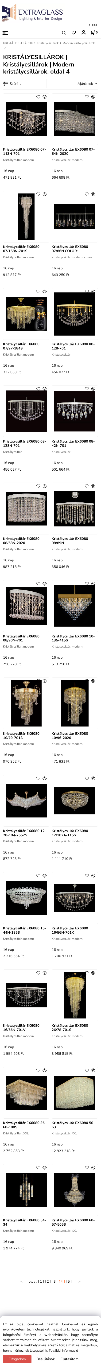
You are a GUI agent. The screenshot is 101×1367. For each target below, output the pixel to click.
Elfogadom (17, 1359)
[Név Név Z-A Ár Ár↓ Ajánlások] (86, 83)
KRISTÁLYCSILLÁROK (18, 43)
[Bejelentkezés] (83, 32)
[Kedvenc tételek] (73, 33)
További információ (63, 1350)
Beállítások (45, 1359)
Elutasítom (69, 1359)
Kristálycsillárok (47, 43)
